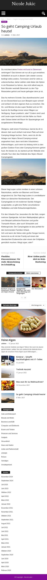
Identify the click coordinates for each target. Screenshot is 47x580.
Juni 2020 (4, 559)
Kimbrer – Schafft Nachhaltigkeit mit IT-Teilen (29, 358)
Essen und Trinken (8, 430)
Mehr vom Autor (32, 273)
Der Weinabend (37, 289)
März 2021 (5, 543)
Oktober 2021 (6, 516)
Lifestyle (4, 453)
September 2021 (7, 520)
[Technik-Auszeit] (7, 373)
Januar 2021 (5, 547)
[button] (43, 13)
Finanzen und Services (9, 433)
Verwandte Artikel (15, 273)
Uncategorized (6, 465)
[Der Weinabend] (39, 282)
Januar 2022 (5, 504)
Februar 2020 (6, 570)
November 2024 (7, 477)
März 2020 (5, 566)
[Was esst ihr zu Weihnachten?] (7, 385)
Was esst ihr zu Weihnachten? (29, 382)
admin (7, 35)
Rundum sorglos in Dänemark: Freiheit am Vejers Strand (8, 290)
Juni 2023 (4, 488)
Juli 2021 (4, 527)
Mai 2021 (4, 535)
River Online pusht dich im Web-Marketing (37, 259)
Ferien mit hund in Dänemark (29, 69)
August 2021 (5, 523)
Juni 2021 (4, 531)
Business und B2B (7, 422)
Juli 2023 (4, 484)
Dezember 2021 (7, 508)
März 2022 (5, 500)
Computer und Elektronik (10, 426)
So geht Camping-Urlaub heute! (30, 394)
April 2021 (5, 539)
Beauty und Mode (7, 418)
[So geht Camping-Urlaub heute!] (7, 398)
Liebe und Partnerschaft (9, 449)
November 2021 (7, 512)
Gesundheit (5, 441)
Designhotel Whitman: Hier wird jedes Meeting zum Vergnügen (23, 291)
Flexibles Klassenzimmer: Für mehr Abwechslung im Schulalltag (10, 260)
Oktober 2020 (6, 551)
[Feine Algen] (23, 323)
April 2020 (5, 562)
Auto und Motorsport (8, 414)
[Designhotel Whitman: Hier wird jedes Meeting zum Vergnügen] (24, 282)
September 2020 (7, 555)
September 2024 (7, 481)
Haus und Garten (7, 445)
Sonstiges (4, 461)
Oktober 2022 (6, 492)
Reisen (9, 19)
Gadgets (4, 437)
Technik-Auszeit (23, 369)
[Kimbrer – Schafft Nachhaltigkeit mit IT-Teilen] (7, 360)
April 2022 (5, 496)
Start (2, 19)
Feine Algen (8, 340)
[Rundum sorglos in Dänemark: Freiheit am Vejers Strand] (8, 282)
